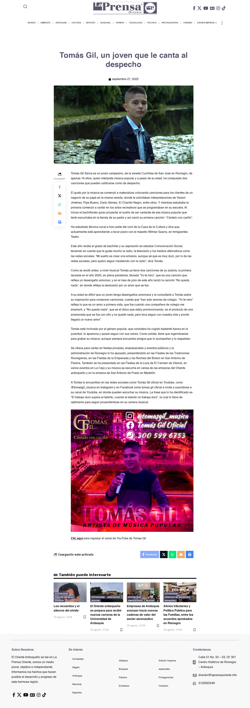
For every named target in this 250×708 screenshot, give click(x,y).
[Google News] (212, 8)
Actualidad (61, 594)
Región (96, 601)
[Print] (59, 222)
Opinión (59, 601)
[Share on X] (59, 196)
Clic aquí (77, 538)
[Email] (59, 213)
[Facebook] (194, 8)
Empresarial (135, 601)
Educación (114, 597)
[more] (222, 23)
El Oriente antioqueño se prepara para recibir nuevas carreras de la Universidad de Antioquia (106, 615)
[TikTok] (223, 8)
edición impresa (64, 597)
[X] (199, 8)
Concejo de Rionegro (177, 597)
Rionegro (170, 601)
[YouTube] (205, 8)
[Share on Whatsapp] (59, 204)
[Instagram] (218, 8)
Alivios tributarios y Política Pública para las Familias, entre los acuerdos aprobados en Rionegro (178, 615)
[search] (40, 6)
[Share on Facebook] (59, 187)
